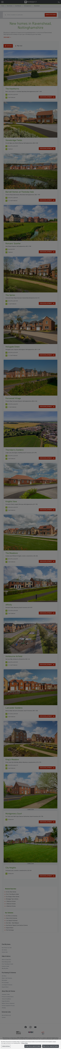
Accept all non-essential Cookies (32, 1046)
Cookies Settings (6, 1046)
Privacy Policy (24, 1043)
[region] (30, 1044)
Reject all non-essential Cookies (50, 1046)
